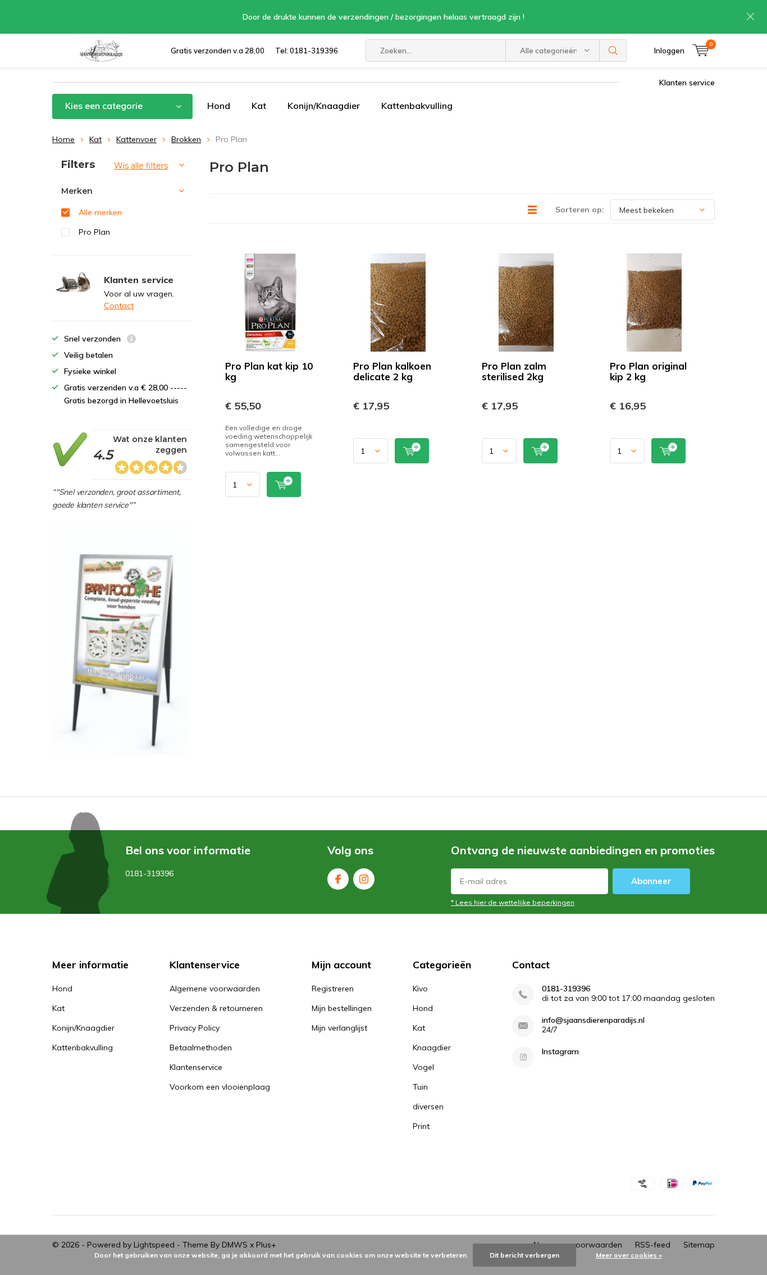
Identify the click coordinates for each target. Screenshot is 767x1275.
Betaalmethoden (201, 1047)
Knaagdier (432, 1047)
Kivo (420, 988)
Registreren (333, 988)
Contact (119, 305)
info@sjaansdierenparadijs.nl (593, 1020)
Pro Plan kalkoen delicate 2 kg (392, 371)
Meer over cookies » (629, 1255)
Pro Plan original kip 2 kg (648, 371)
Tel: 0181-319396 (306, 50)
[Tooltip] (131, 340)
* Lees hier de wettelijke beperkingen (512, 902)
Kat (259, 105)
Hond (218, 105)
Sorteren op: (579, 209)
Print (421, 1126)
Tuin (420, 1087)
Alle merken (100, 212)
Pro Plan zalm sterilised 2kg (514, 371)
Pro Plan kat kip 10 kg (269, 371)
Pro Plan (94, 232)
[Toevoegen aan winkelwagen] (284, 484)
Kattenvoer (136, 139)
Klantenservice (196, 1067)
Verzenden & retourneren (216, 1008)
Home (63, 139)
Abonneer (651, 881)
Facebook (338, 879)
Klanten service (687, 83)
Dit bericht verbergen (524, 1255)
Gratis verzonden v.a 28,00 (217, 50)
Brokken (186, 139)
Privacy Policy (195, 1028)
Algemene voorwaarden (215, 988)
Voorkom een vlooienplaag (220, 1087)
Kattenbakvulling (417, 105)
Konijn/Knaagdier (323, 105)
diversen (428, 1106)
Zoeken (613, 50)
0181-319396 (566, 989)
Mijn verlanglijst (339, 1028)
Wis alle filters (141, 166)
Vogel (423, 1067)
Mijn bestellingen (342, 1008)
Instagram (364, 879)
